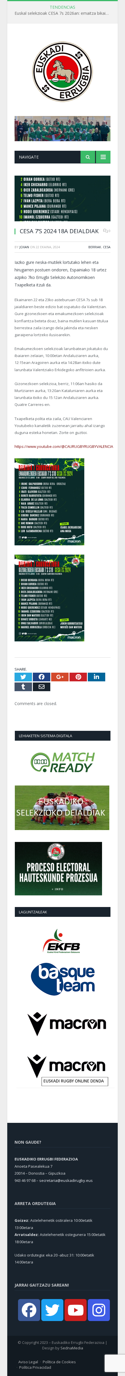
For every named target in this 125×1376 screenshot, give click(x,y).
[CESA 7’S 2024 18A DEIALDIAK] (62, 199)
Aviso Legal (28, 1361)
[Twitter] (52, 1310)
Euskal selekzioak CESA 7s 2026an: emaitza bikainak (63, 13)
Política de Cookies (59, 1361)
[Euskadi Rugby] (62, 70)
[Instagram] (99, 1310)
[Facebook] (29, 1310)
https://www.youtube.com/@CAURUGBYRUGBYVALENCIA (64, 446)
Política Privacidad (35, 1367)
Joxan (24, 247)
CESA (106, 247)
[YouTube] (76, 1310)
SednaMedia (71, 1348)
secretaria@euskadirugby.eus (66, 1180)
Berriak (94, 247)
